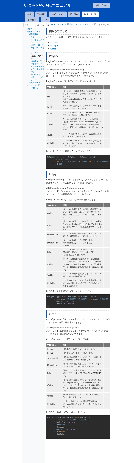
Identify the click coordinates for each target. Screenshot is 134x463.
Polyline (54, 42)
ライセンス (33, 87)
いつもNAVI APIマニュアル (47, 5)
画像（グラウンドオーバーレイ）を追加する (37, 64)
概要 (30, 28)
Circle (53, 48)
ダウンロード (34, 85)
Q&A (45, 19)
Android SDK (90, 14)
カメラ (35, 53)
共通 (29, 14)
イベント (36, 74)
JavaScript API (57, 14)
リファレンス (36, 82)
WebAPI (41, 14)
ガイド (33, 36)
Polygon (54, 45)
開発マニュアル (35, 31)
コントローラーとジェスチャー (37, 48)
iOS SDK (74, 14)
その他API (32, 19)
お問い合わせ (101, 5)
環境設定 (34, 34)
